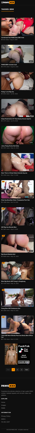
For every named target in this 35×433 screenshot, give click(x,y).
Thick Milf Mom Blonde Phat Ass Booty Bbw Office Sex (17, 336)
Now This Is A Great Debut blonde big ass (14, 173)
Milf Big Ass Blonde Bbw (8, 227)
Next (26, 369)
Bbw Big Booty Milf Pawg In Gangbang (13, 281)
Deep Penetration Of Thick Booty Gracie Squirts (16, 119)
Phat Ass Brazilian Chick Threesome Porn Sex (15, 200)
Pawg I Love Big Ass (7, 92)
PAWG (8, 2)
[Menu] (2, 2)
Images (3, 405)
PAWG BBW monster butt (9, 64)
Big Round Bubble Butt (8, 254)
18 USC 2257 (5, 422)
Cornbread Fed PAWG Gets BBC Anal (12, 37)
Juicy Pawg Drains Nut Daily (10, 146)
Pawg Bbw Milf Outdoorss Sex (10, 308)
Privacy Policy (5, 416)
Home (3, 402)
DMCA (3, 419)
